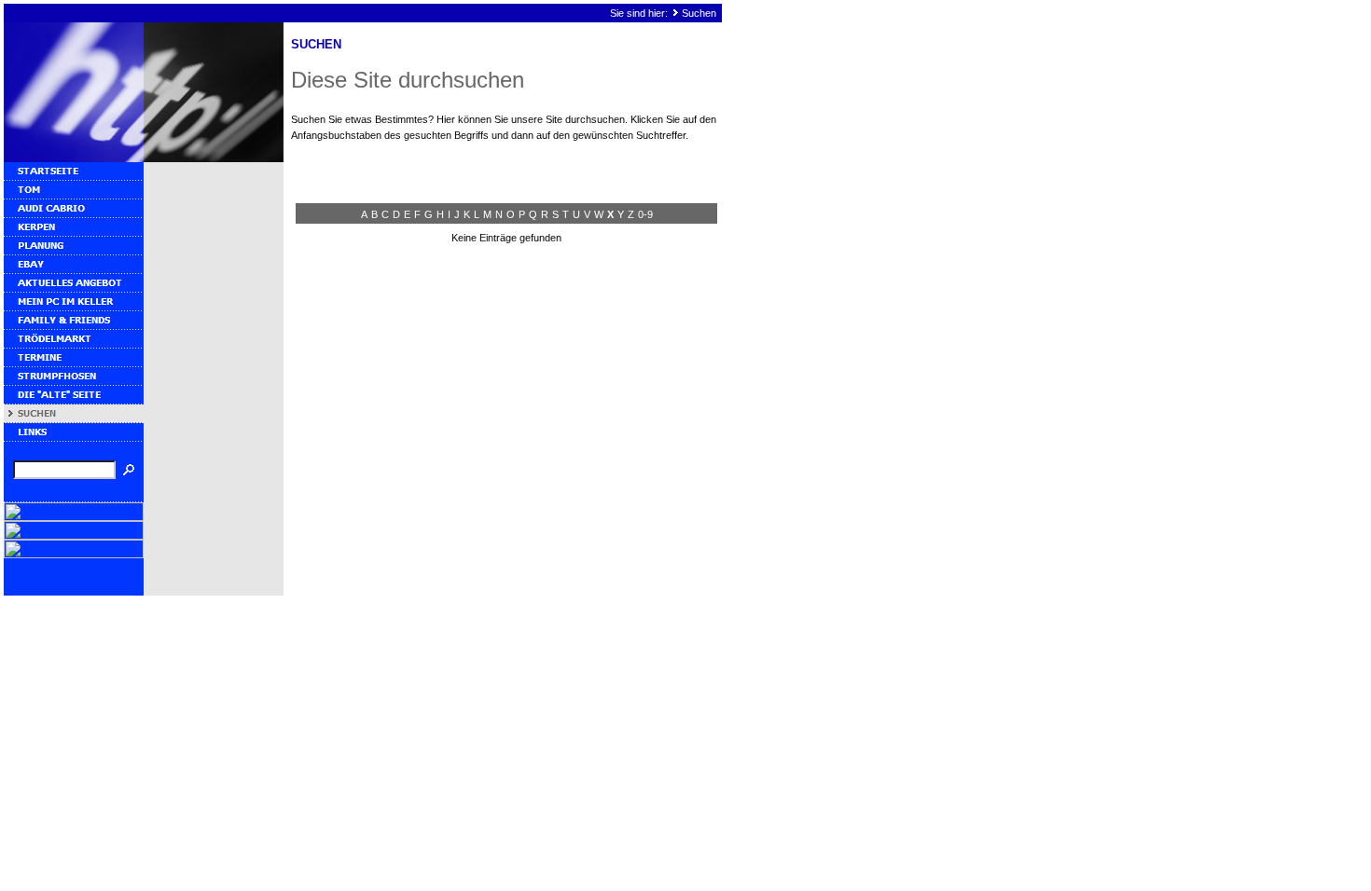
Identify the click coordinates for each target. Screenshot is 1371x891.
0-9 (645, 214)
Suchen (699, 13)
